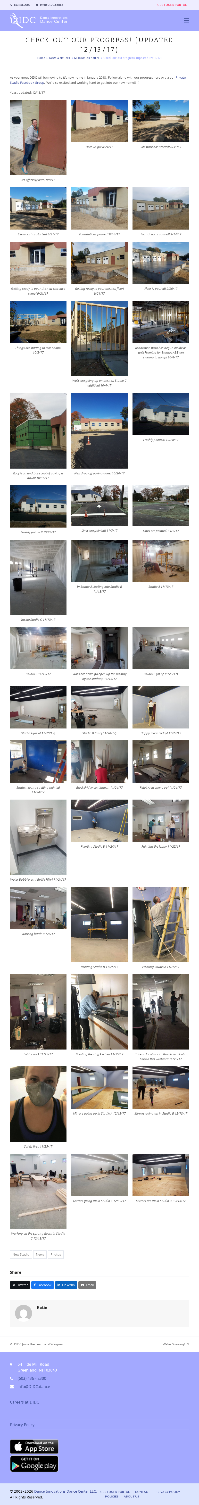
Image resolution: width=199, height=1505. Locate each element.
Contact (142, 1492)
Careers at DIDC (24, 1402)
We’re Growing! (174, 1344)
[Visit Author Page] (23, 1313)
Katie (42, 1307)
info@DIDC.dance (33, 1386)
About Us (131, 1496)
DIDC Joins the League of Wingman (37, 1344)
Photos (55, 1254)
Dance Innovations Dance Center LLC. (65, 1491)
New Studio (21, 1254)
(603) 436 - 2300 (31, 1378)
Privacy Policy (22, 1424)
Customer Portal (115, 1492)
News (40, 1254)
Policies (111, 1496)
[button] (186, 20)
